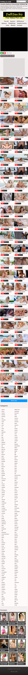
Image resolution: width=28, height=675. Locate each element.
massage (16, 444)
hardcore (3, 599)
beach (3, 440)
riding (16, 518)
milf (15, 452)
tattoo (16, 575)
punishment (17, 508)
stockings (16, 561)
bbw (2, 437)
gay (2, 580)
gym (2, 594)
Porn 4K (6, 21)
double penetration (5, 534)
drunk (3, 535)
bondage (3, 461)
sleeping (16, 546)
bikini (3, 452)
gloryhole (3, 589)
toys (15, 587)
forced (3, 566)
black (3, 456)
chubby (3, 494)
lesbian (16, 437)
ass (2, 426)
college (3, 501)
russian (16, 523)
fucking (3, 573)
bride (3, 468)
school (16, 525)
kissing (16, 428)
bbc (2, 435)
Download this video (6, 55)
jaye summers (13, 623)
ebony (3, 537)
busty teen (4, 478)
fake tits (3, 547)
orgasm (16, 478)
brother (3, 471)
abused (3, 409)
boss (3, 463)
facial (3, 546)
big (2, 445)
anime (3, 421)
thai (15, 580)
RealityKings (11, 23)
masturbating (17, 445)
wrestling (16, 603)
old (15, 473)
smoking (16, 549)
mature (16, 447)
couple (3, 506)
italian (16, 423)
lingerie (16, 440)
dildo (3, 525)
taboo (16, 573)
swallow (16, 570)
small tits (16, 547)
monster (16, 459)
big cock (3, 449)
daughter (3, 520)
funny (3, 575)
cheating (3, 490)
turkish (16, 589)
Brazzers (12, 21)
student (16, 568)
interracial (16, 421)
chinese (3, 492)
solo (15, 551)
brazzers (3, 466)
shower (16, 537)
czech (3, 516)
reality (16, 513)
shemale (16, 535)
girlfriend (3, 584)
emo (2, 539)
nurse (16, 466)
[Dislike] (4, 53)
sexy (15, 532)
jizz (15, 426)
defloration (4, 523)
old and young (17, 475)
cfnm (3, 489)
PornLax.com (5, 2)
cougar (3, 504)
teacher (16, 577)
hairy (3, 596)
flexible (3, 563)
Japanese (4, 23)
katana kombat (13, 663)
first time (3, 558)
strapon (16, 565)
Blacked (13, 25)
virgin (16, 596)
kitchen (16, 430)
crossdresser (4, 509)
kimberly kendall (22, 663)
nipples (16, 463)
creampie (3, 508)
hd (2, 601)
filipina (3, 554)
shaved (16, 534)
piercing (16, 494)
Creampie (19, 25)
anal (2, 418)
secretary (16, 528)
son (15, 553)
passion (16, 490)
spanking (16, 554)
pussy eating (17, 511)
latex (16, 433)
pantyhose (17, 487)
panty (16, 485)
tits (15, 584)
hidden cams (17, 409)
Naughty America (22, 23)
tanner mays (21, 623)
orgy (15, 480)
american (3, 416)
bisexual (3, 454)
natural (16, 461)
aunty (3, 428)
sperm (16, 556)
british (3, 470)
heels (3, 603)
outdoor (16, 482)
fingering (3, 556)
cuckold (3, 511)
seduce (16, 530)
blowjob (3, 459)
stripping (16, 566)
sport (16, 558)
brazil (3, 464)
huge (16, 414)
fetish (3, 553)
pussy (16, 509)
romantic (16, 520)
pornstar (16, 501)
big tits (3, 451)
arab (2, 423)
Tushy (7, 25)
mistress (16, 456)
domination (4, 532)
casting (3, 485)
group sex (4, 592)
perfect (16, 492)
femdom (3, 551)
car (2, 482)
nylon (16, 468)
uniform (16, 591)
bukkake (3, 475)
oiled (16, 471)
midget (16, 451)
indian (16, 416)
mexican (16, 449)
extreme (3, 544)
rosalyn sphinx (4, 637)
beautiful (3, 442)
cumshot (3, 513)
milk (15, 454)
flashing (3, 561)
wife (15, 601)
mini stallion (21, 637)
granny (3, 591)
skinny (16, 542)
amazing (3, 414)
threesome (17, 582)
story (16, 563)
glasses (3, 587)
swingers (16, 572)
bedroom (3, 444)
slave (16, 544)
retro (16, 516)
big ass (3, 447)
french (3, 570)
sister (16, 539)
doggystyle (4, 528)
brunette (3, 473)
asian (3, 425)
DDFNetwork (20, 21)
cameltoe (3, 480)
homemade (17, 411)
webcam (16, 599)
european (3, 542)
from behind (4, 572)
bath (2, 433)
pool (15, 499)
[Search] (26, 1)
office (16, 470)
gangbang (4, 577)
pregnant (16, 504)
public (16, 506)
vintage (16, 594)
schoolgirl (16, 527)
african (3, 411)
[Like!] (1, 53)
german (3, 582)
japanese (16, 425)
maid (15, 442)
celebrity (3, 487)
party (16, 489)
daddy (3, 518)
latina (16, 435)
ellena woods (12, 637)
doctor (3, 527)
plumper (16, 497)
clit (2, 497)
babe (3, 430)
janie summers (13, 650)
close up (3, 499)
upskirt (16, 592)
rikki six (3, 650)
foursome (3, 568)
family (3, 549)
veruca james (4, 623)
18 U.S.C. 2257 (14, 671)
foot (2, 565)
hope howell (4, 663)
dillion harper (21, 650)
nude (16, 464)
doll (2, 530)
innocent (16, 418)
